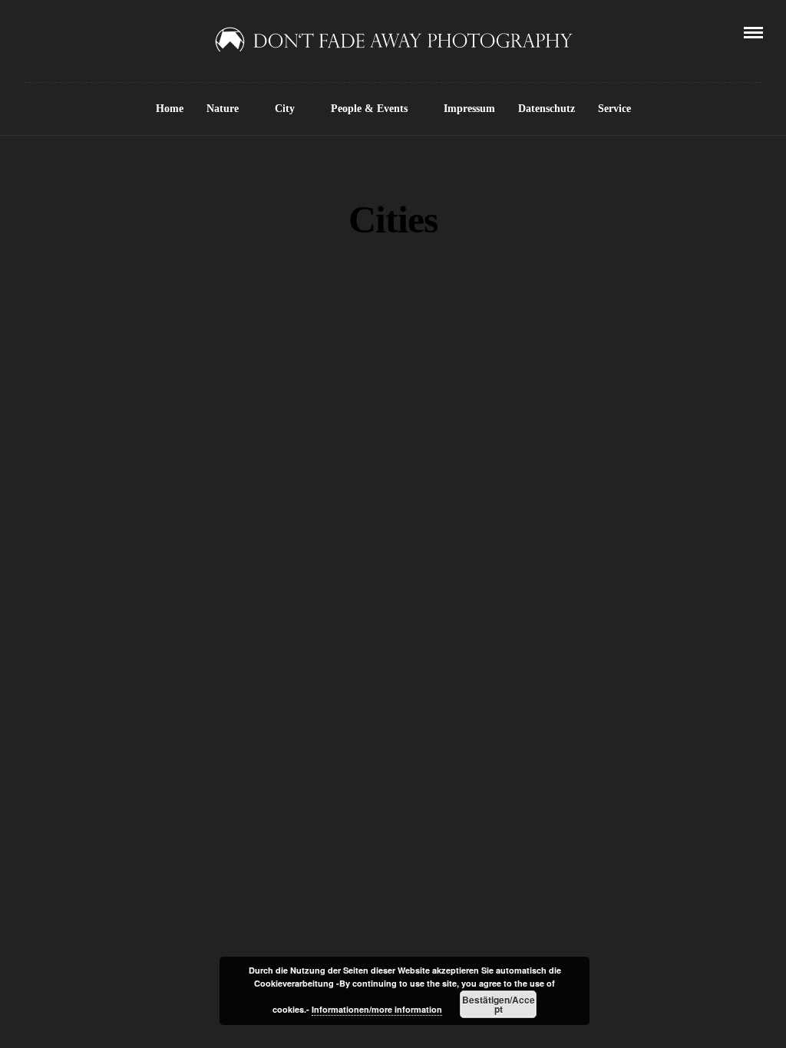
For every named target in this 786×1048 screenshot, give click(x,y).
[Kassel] (585, 451)
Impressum (469, 108)
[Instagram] (93, 32)
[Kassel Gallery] (562, 486)
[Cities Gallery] (562, 416)
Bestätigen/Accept (498, 1004)
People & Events (369, 108)
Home (169, 108)
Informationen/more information (377, 1009)
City (285, 108)
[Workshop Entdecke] (204, 894)
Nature (222, 108)
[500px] (114, 32)
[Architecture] (585, 310)
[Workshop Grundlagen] (585, 814)
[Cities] (585, 380)
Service (614, 108)
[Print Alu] (585, 884)
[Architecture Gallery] (562, 345)
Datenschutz (546, 108)
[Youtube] (71, 32)
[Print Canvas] (562, 849)
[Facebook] (28, 32)
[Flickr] (50, 32)
